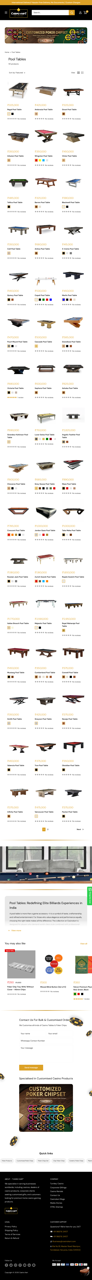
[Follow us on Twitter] (11, 1265)
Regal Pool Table (14, 109)
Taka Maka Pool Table (71, 530)
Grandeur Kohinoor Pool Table (17, 436)
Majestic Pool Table (43, 623)
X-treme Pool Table (70, 249)
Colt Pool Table (13, 249)
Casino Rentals (56, 1191)
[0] (85, 12)
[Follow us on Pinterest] (20, 1265)
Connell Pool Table (70, 672)
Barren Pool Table (42, 202)
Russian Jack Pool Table (17, 577)
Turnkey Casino (56, 1183)
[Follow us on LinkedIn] (29, 1265)
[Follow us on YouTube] (24, 1265)
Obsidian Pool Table (70, 765)
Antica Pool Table (42, 249)
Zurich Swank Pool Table (45, 577)
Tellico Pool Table (14, 202)
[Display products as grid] (78, 73)
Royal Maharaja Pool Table (70, 624)
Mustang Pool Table (15, 672)
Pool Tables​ (16, 52)
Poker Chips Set (43, 1161)
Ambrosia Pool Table (44, 109)
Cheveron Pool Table (16, 484)
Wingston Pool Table (43, 156)
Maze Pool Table (69, 484)
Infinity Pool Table (15, 812)
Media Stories (56, 1203)
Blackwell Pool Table (71, 202)
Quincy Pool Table (15, 295)
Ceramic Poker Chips (76, 1161)
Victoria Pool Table (15, 388)
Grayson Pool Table (43, 719)
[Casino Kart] (11, 1206)
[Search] (72, 12)
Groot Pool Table (69, 109)
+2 (55, 439)
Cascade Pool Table (43, 342)
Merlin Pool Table (69, 295)
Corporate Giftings (58, 1187)
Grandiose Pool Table (71, 342)
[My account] (80, 12)
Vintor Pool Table (69, 156)
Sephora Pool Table (43, 388)
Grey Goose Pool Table (45, 484)
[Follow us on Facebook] (6, 1265)
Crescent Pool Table (16, 530)
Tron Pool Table (41, 765)
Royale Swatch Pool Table (73, 577)
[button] (85, 1272)
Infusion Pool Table (15, 156)
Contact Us (55, 1195)
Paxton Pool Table (70, 812)
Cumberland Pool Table (45, 672)
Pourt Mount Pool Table (17, 342)
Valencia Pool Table (15, 765)
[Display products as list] (82, 73)
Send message (31, 1067)
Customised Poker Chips (25, 1161)
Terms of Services (12, 1234)
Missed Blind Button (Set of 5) (53, 987)
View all (84, 943)
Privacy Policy (11, 1226)
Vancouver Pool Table (44, 812)
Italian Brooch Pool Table (18, 623)
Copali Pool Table (42, 295)
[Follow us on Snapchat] (33, 1265)
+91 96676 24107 (60, 1231)
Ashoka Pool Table (70, 388)
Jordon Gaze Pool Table (45, 530)
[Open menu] (6, 13)
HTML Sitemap (56, 1207)
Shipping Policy (11, 1230)
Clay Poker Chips (59, 1161)
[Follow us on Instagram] (15, 1265)
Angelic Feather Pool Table (71, 436)
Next (79, 829)
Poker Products (7, 1161)
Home (7, 52)
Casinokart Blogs (57, 1199)
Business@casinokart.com (64, 1241)
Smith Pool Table (14, 719)
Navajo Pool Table (70, 719)
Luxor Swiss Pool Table (44, 434)
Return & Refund (12, 1238)
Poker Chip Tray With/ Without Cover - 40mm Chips (20, 988)
